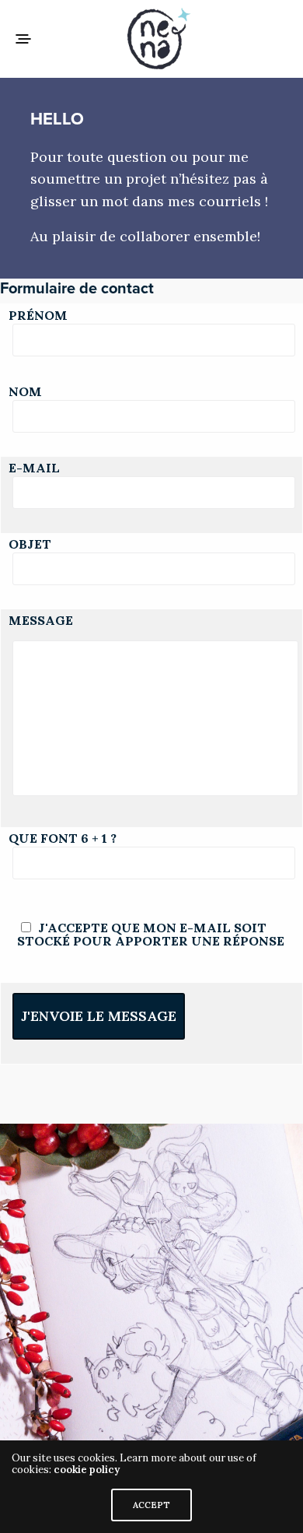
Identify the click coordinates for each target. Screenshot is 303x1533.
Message (41, 620)
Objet (30, 545)
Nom (25, 393)
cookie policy (87, 1469)
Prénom (38, 316)
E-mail (34, 469)
